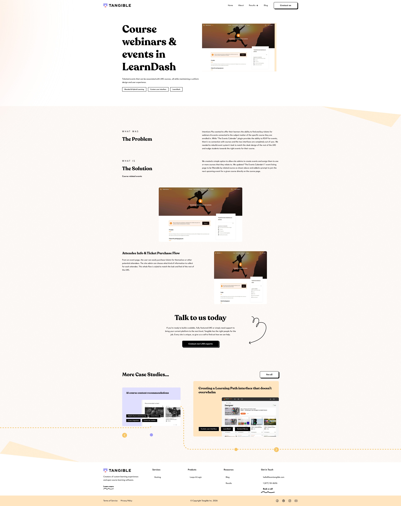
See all (269, 374)
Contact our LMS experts (200, 343)
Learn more (108, 486)
